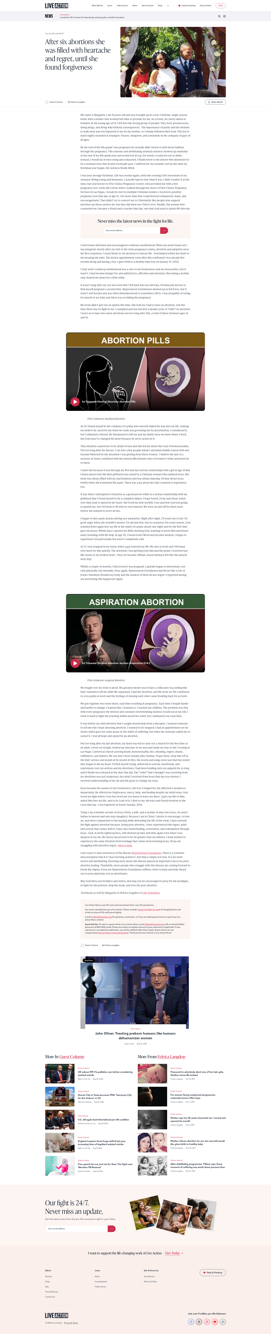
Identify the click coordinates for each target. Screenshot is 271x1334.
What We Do (97, 5)
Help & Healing (188, 5)
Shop (160, 5)
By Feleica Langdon (76, 102)
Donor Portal (205, 5)
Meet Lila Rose (150, 1281)
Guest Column (56, 102)
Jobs (47, 1286)
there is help (125, 845)
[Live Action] (56, 5)
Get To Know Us (151, 1270)
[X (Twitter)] (219, 16)
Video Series (122, 5)
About (48, 1270)
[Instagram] (224, 16)
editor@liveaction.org (102, 917)
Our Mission (149, 1276)
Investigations (101, 1281)
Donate (48, 1276)
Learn (109, 5)
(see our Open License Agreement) (113, 933)
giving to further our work (149, 909)
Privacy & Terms (71, 1323)
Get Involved (147, 5)
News (134, 5)
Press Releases (51, 1292)
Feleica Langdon (171, 1056)
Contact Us (50, 1297)
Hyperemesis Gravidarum (146, 853)
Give (221, 5)
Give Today (172, 1253)
